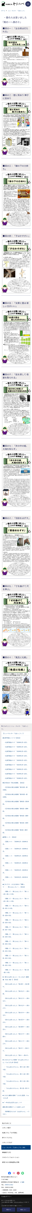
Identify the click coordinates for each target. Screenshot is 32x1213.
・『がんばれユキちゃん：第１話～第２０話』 (16, 1090)
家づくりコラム (7, 1137)
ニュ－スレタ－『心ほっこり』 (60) (13, 1147)
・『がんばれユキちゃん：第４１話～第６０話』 (16, 1075)
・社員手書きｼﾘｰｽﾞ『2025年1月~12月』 (15, 747)
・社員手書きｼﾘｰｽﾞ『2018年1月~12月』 (15, 778)
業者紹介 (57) (6, 1152)
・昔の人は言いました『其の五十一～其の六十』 (16, 1021)
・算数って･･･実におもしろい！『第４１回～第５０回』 (16, 943)
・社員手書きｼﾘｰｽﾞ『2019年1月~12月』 (15, 774)
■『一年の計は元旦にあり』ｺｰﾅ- (12, 1102)
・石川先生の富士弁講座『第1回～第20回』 (15, 831)
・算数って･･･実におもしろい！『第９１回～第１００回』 (16, 907)
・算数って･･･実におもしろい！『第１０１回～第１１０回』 (16, 900)
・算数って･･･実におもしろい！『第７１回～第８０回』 (16, 914)
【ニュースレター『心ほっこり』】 (13, 733)
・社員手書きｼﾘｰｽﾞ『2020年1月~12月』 (15, 769)
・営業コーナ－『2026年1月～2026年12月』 (15, 843)
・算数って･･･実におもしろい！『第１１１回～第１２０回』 (16, 893)
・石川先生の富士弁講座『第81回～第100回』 (16, 803)
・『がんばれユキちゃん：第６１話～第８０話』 (16, 1068)
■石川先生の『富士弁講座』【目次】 (14, 782)
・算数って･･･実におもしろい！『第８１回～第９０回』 (16, 921)
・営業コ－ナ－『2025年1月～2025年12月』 (15, 850)
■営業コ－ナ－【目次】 (10, 837)
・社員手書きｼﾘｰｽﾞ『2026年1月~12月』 (15, 742)
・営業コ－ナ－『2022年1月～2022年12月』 (15, 871)
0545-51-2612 (9, 1184)
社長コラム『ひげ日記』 (10, 1133)
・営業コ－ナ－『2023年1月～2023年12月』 (15, 864)
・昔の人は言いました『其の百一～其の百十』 (16, 985)
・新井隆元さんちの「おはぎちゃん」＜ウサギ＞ (16, 1113)
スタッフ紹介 (6, 1128)
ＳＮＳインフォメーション (10, 1157)
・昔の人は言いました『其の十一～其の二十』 (16, 1049)
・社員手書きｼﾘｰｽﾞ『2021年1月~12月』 (15, 765)
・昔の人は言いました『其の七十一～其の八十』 (16, 1007)
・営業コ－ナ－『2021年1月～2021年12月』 (15, 878)
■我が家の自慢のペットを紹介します (14, 1107)
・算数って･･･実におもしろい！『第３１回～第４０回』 (16, 950)
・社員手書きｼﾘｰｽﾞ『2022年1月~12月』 (15, 760)
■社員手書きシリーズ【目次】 (12, 738)
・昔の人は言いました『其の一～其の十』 (16, 1055)
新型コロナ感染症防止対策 (10, 1162)
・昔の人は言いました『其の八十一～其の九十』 (16, 1000)
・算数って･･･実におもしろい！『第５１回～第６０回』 (16, 935)
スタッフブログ (7, 1142)
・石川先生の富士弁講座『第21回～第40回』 (15, 824)
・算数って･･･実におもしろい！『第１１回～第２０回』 (16, 964)
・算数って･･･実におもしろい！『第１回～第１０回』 (16, 971)
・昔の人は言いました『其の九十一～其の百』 (16, 992)
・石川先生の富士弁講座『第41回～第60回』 (15, 817)
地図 (23, 1182)
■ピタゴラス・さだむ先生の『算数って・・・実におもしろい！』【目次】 (14, 886)
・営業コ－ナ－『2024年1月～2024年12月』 (15, 857)
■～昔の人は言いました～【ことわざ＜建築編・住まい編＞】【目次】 (16, 978)
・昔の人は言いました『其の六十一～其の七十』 (16, 1014)
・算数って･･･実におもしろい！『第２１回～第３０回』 (16, 957)
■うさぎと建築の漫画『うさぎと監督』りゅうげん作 (16, 1097)
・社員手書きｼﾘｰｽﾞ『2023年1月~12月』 (15, 756)
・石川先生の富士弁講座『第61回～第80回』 (15, 810)
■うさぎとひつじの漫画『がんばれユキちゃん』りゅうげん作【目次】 (16, 1061)
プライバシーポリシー (18, 1202)
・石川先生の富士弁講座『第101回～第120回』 (15, 796)
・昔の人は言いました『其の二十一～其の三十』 (16, 1042)
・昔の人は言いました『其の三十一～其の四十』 (16, 1035)
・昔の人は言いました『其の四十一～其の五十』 (16, 1028)
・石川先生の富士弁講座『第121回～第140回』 (15, 788)
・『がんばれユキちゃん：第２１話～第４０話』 (16, 1082)
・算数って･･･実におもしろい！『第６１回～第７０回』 (16, 928)
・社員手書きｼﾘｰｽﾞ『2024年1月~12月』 (15, 751)
